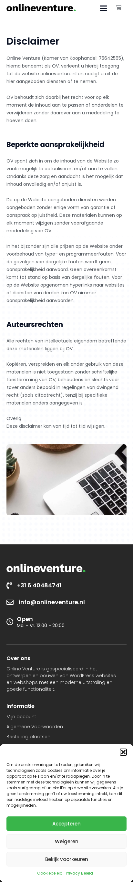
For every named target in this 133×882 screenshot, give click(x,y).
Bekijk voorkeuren (66, 859)
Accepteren (66, 823)
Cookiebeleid (50, 873)
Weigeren (66, 841)
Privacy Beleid (79, 873)
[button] (123, 752)
